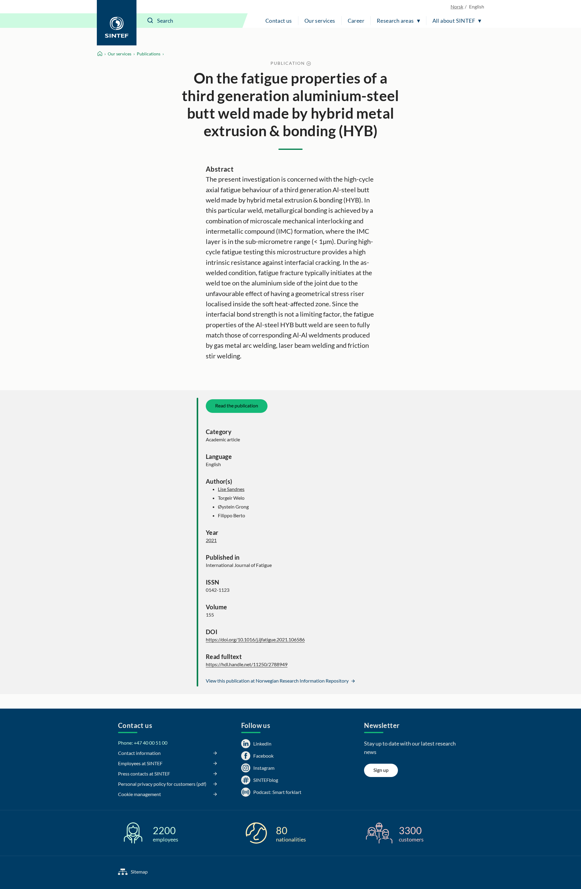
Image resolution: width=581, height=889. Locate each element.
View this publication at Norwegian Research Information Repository (278, 680)
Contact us (278, 20)
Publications (148, 53)
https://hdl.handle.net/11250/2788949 (246, 664)
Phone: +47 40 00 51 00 (142, 743)
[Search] (150, 20)
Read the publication (236, 405)
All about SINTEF (453, 20)
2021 (211, 540)
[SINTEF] (116, 22)
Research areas (395, 20)
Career (356, 20)
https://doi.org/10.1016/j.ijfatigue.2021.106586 (255, 639)
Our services (319, 20)
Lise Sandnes (231, 489)
